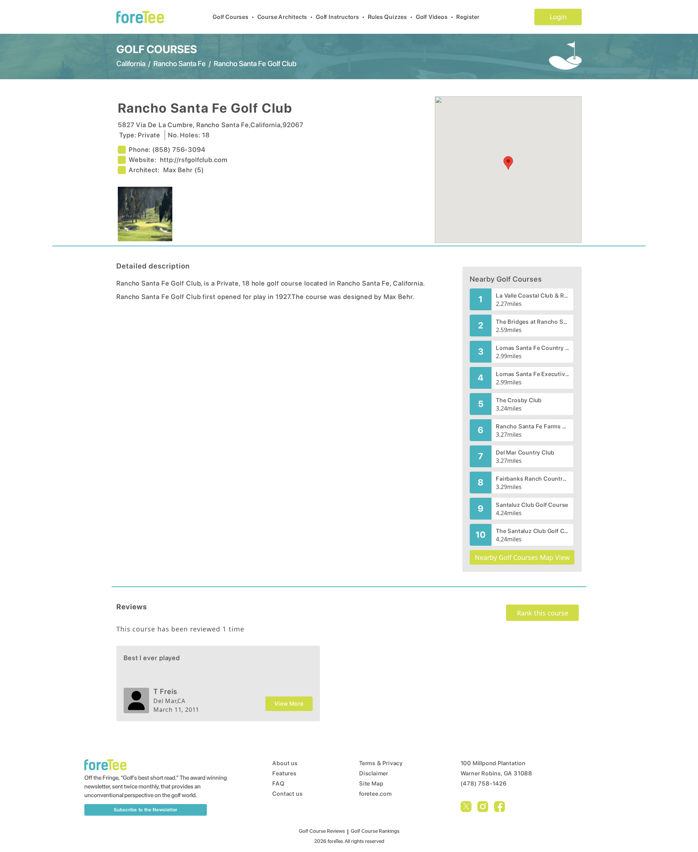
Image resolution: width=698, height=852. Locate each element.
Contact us (287, 793)
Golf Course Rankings (375, 831)
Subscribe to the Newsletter (145, 809)
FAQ (278, 783)
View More (288, 703)
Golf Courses (233, 16)
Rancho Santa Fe (179, 63)
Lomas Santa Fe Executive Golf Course (532, 374)
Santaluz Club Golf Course (532, 504)
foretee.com (375, 793)
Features (284, 773)
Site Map (371, 783)
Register (467, 16)
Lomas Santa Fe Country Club (532, 347)
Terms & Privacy (381, 763)
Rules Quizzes (390, 16)
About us (284, 763)
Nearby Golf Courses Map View (522, 557)
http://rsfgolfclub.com (194, 159)
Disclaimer (373, 773)
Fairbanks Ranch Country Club (532, 478)
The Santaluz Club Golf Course (532, 531)
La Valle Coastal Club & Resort (532, 295)
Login (558, 16)
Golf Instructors (340, 16)
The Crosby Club (519, 400)
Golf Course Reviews (322, 831)
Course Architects (285, 16)
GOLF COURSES (156, 49)
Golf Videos (435, 16)
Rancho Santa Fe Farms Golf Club (532, 426)
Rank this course (542, 613)
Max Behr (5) (183, 170)
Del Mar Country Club (525, 452)
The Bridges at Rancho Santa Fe (532, 321)
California (130, 63)
